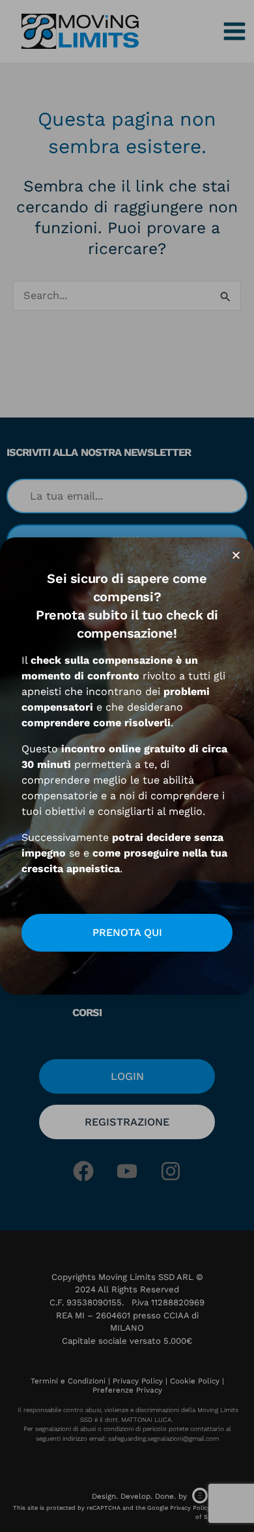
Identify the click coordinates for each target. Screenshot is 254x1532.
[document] (127, 766)
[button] (236, 555)
